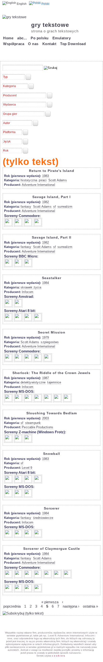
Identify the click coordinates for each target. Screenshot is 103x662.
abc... (22, 38)
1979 (45, 337)
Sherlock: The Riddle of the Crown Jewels (51, 373)
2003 (45, 418)
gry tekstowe (50, 25)
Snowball (51, 454)
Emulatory (61, 38)
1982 (45, 202)
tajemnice (54, 382)
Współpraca (13, 44)
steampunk (33, 423)
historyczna (29, 180)
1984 (45, 283)
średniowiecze (43, 518)
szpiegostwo (49, 342)
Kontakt (49, 44)
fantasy (26, 206)
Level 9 (27, 467)
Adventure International (38, 185)
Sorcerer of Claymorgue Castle (51, 549)
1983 (45, 176)
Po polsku (40, 38)
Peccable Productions (37, 427)
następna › (71, 606)
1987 (45, 378)
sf (54, 206)
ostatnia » (90, 606)
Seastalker (51, 278)
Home (8, 38)
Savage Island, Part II (51, 237)
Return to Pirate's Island (51, 171)
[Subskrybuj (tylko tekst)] (23, 613)
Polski (45, 4)
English (21, 4)
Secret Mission (51, 332)
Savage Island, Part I (51, 197)
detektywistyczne (33, 382)
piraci (42, 180)
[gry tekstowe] (14, 17)
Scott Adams (57, 180)
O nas (33, 44)
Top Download (73, 44)
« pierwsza (49, 602)
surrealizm (64, 206)
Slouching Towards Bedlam (51, 413)
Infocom (27, 292)
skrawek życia (31, 287)
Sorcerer (51, 508)
